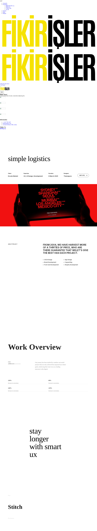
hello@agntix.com (7, 123)
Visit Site (82, 175)
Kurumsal (5, 4)
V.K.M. (7, 9)
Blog (4, 12)
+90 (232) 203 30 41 (4, 83)
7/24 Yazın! (2, 85)
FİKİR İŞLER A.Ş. (10, 5)
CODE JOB (8, 8)
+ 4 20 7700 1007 (7, 122)
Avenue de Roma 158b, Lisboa (10, 124)
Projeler (4, 10)
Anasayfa (5, 3)
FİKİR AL (8, 7)
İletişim (4, 13)
